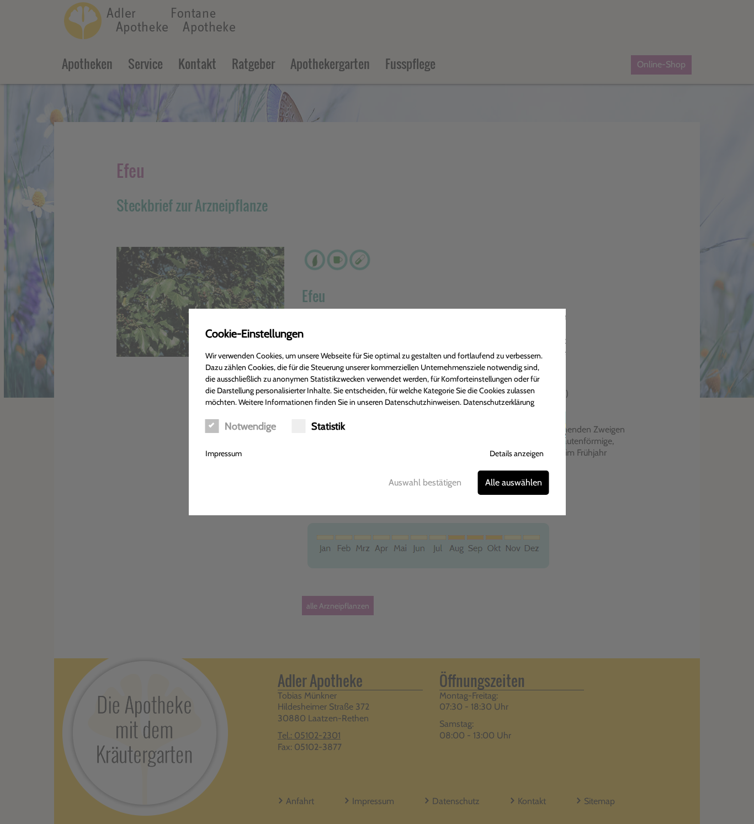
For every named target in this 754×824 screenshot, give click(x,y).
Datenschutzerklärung (498, 402)
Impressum (223, 453)
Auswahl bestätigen (425, 482)
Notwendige (250, 426)
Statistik (328, 426)
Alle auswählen (513, 482)
